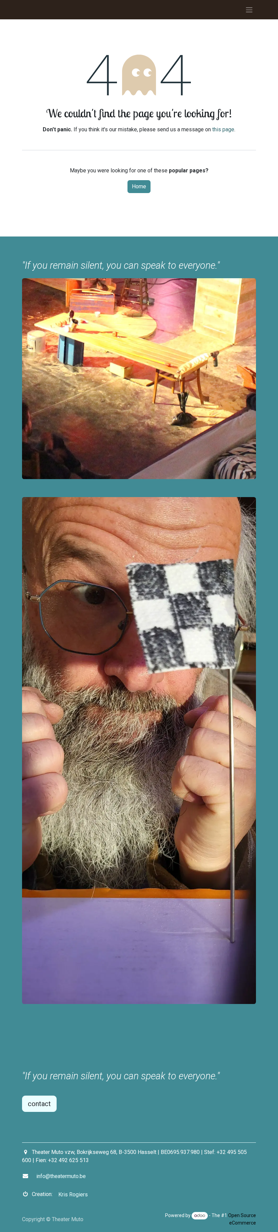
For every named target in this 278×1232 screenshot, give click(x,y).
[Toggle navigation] (249, 10)
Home (139, 186)
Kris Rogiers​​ (73, 1194)
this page (223, 129)
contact (39, 1104)
